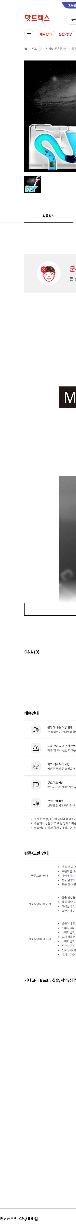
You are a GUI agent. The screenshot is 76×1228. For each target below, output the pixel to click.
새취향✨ (46, 34)
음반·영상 (65, 34)
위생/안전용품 (54, 49)
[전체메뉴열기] (28, 33)
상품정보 (49, 215)
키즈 (34, 49)
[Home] (26, 48)
